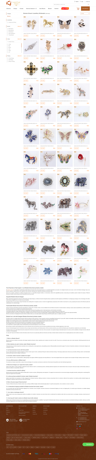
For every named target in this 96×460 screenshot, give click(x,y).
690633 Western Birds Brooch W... (64, 168)
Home (7, 408)
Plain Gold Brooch (12, 33)
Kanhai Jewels (10, 289)
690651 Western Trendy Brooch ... (31, 280)
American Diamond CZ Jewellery (27, 434)
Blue (9, 45)
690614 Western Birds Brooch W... (81, 55)
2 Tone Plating (11, 58)
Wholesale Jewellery (26, 439)
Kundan (21, 8)
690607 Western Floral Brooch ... (30, 33)
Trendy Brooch (11, 35)
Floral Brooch (11, 31)
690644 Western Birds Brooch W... (47, 235)
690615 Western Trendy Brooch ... (31, 78)
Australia (14, 447)
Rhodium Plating (12, 61)
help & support (23, 406)
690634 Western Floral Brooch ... (81, 168)
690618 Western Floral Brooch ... (81, 78)
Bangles (34, 408)
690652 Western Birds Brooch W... (47, 280)
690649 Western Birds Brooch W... (64, 258)
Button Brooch (11, 30)
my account (46, 406)
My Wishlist (45, 410)
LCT (9, 52)
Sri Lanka (53, 447)
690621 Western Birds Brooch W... (64, 100)
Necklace (34, 412)
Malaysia (32, 447)
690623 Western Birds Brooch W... (30, 123)
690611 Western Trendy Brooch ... (31, 55)
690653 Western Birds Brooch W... (64, 280)
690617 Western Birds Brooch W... (64, 78)
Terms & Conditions (22, 415)
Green (10, 50)
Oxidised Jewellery (80, 437)
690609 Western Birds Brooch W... (64, 33)
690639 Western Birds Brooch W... (30, 213)
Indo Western (42, 8)
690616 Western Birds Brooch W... (47, 78)
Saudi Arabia (43, 447)
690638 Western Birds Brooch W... (81, 190)
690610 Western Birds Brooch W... (81, 33)
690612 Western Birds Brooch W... (47, 55)
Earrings (8, 437)
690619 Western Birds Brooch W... (30, 100)
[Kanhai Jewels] (13, 3)
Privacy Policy (21, 410)
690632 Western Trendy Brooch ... (47, 168)
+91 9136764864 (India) (82, 417)
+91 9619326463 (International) (83, 419)
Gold (9, 49)
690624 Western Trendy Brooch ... (47, 123)
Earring (34, 410)
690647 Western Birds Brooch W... (30, 258)
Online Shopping (72, 437)
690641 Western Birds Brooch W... (64, 213)
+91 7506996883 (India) (82, 418)
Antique (15, 8)
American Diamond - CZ (31, 8)
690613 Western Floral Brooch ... (64, 55)
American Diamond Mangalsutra (40, 434)
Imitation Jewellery (27, 437)
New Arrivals (85, 8)
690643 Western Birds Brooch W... (30, 235)
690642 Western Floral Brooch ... (81, 213)
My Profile (45, 414)
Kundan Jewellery (45, 437)
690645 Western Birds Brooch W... (64, 235)
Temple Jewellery (10, 439)
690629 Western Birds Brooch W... (64, 145)
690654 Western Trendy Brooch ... (81, 280)
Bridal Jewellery (70, 434)
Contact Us (8, 412)
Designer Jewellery (83, 434)
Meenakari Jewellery (59, 437)
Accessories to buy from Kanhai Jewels (13, 434)
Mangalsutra (52, 437)
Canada (19, 447)
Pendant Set (35, 414)
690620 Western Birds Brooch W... (47, 100)
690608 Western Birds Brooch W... (47, 33)
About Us (7, 410)
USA (7, 447)
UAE (23, 447)
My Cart (44, 412)
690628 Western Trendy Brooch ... (47, 145)
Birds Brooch (11, 28)
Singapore (37, 447)
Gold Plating (11, 59)
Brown (10, 47)
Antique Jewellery (50, 434)
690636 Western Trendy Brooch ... (47, 190)
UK (10, 447)
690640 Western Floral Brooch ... (47, 213)
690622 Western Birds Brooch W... (81, 100)
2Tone (10, 44)
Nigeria (48, 447)
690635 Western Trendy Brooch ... (31, 190)
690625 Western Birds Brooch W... (64, 123)
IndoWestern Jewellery (36, 437)
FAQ (19, 408)
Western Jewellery (18, 439)
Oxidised (56, 8)
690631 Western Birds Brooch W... (30, 168)
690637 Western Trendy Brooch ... (64, 190)
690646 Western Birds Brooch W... (81, 235)
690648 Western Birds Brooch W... (47, 258)
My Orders (45, 408)
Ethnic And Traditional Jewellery (17, 437)
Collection (8, 8)
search (35, 406)
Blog (7, 414)
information (9, 406)
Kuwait (27, 447)
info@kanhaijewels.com (82, 421)
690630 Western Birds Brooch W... (81, 145)
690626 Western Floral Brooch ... (81, 123)
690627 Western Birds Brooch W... (30, 145)
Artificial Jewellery (58, 434)
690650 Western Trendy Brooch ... (81, 258)
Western (50, 8)
